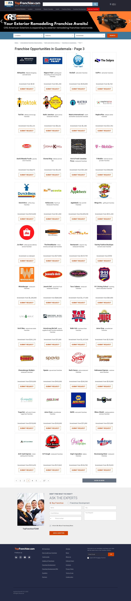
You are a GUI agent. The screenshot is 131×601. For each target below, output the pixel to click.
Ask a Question (58, 533)
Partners (44, 577)
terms (98, 557)
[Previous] (16, 480)
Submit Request (27, 89)
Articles (68, 549)
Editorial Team (70, 561)
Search (112, 35)
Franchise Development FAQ (50, 569)
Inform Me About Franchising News (62, 525)
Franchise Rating (66, 9)
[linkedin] (16, 558)
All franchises (46, 549)
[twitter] (29, 558)
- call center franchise (81, 73)
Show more (99, 480)
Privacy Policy (70, 569)
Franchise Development (79, 9)
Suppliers (44, 573)
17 (44, 480)
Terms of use (69, 573)
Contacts (68, 565)
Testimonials (45, 557)
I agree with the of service (98, 557)
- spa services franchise (55, 370)
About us (68, 557)
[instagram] (20, 558)
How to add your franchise (49, 553)
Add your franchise (93, 9)
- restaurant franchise (81, 161)
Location (30, 9)
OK (111, 554)
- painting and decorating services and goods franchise (52, 74)
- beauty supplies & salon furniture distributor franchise (52, 330)
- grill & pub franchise (108, 203)
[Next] (48, 480)
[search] (95, 4)
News (67, 553)
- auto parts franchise (81, 412)
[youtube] (25, 558)
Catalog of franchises (48, 561)
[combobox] (28, 36)
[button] (112, 4)
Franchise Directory (20, 9)
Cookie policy (69, 577)
